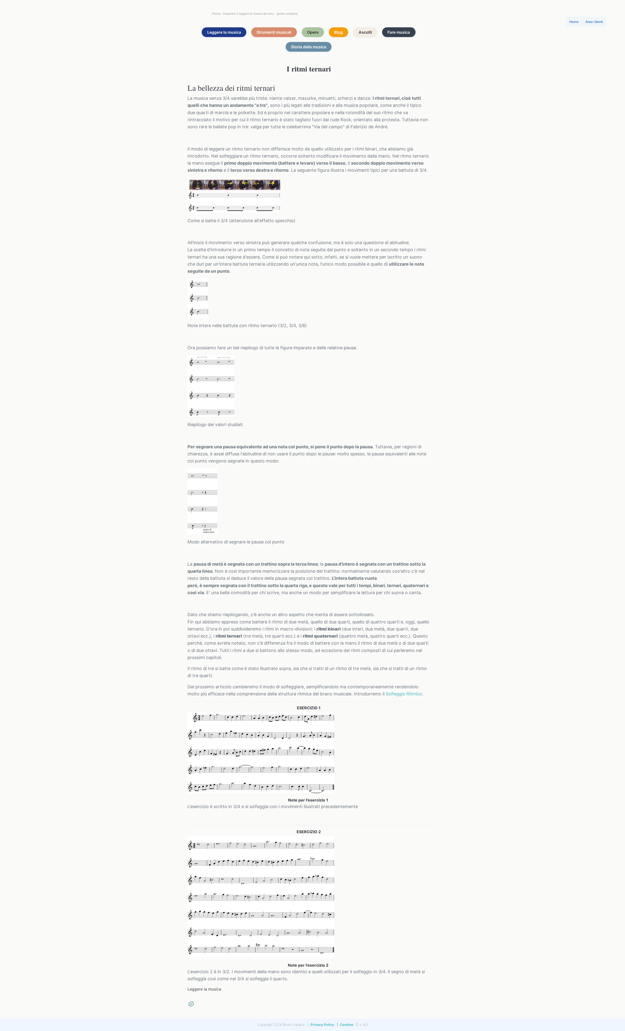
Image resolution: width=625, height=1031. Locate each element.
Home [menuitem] (574, 22)
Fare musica (398, 32)
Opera (312, 32)
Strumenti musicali (274, 32)
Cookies (347, 1024)
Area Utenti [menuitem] (594, 22)
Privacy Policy (322, 1024)
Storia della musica (308, 46)
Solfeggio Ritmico (404, 693)
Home (216, 13)
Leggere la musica (224, 32)
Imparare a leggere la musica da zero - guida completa (260, 13)
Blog (338, 32)
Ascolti (365, 32)
